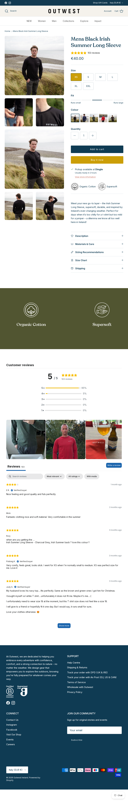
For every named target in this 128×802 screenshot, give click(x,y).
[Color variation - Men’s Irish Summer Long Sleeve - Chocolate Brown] (112, 121)
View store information (85, 177)
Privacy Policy (74, 692)
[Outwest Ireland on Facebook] (6, 3)
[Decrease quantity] (74, 135)
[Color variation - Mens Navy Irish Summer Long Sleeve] (84, 121)
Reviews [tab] (16, 466)
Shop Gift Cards (100, 3)
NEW (29, 21)
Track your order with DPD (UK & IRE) (87, 672)
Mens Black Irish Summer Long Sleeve (30, 31)
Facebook (11, 729)
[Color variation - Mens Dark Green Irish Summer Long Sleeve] (94, 121)
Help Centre (73, 662)
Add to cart (97, 149)
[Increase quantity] (92, 135)
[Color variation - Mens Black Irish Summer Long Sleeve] (75, 121)
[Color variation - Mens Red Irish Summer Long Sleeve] (103, 121)
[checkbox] (91, 476)
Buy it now (97, 159)
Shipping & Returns (77, 667)
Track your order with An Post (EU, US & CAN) (92, 677)
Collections (68, 21)
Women (42, 21)
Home (7, 31)
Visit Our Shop (13, 734)
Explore (84, 21)
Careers (10, 744)
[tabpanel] (64, 552)
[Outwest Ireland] (64, 11)
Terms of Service (76, 682)
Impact (98, 21)
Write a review (114, 465)
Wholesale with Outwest (80, 687)
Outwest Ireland (21, 777)
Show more (64, 625)
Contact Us (12, 719)
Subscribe (76, 740)
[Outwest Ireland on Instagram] (10, 3)
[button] (64, 388)
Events (10, 739)
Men (54, 21)
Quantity (76, 128)
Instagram (11, 724)
